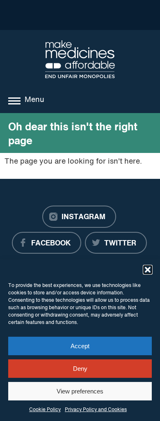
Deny (80, 368)
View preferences (80, 391)
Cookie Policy (45, 409)
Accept (80, 345)
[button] (148, 270)
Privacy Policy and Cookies (96, 409)
